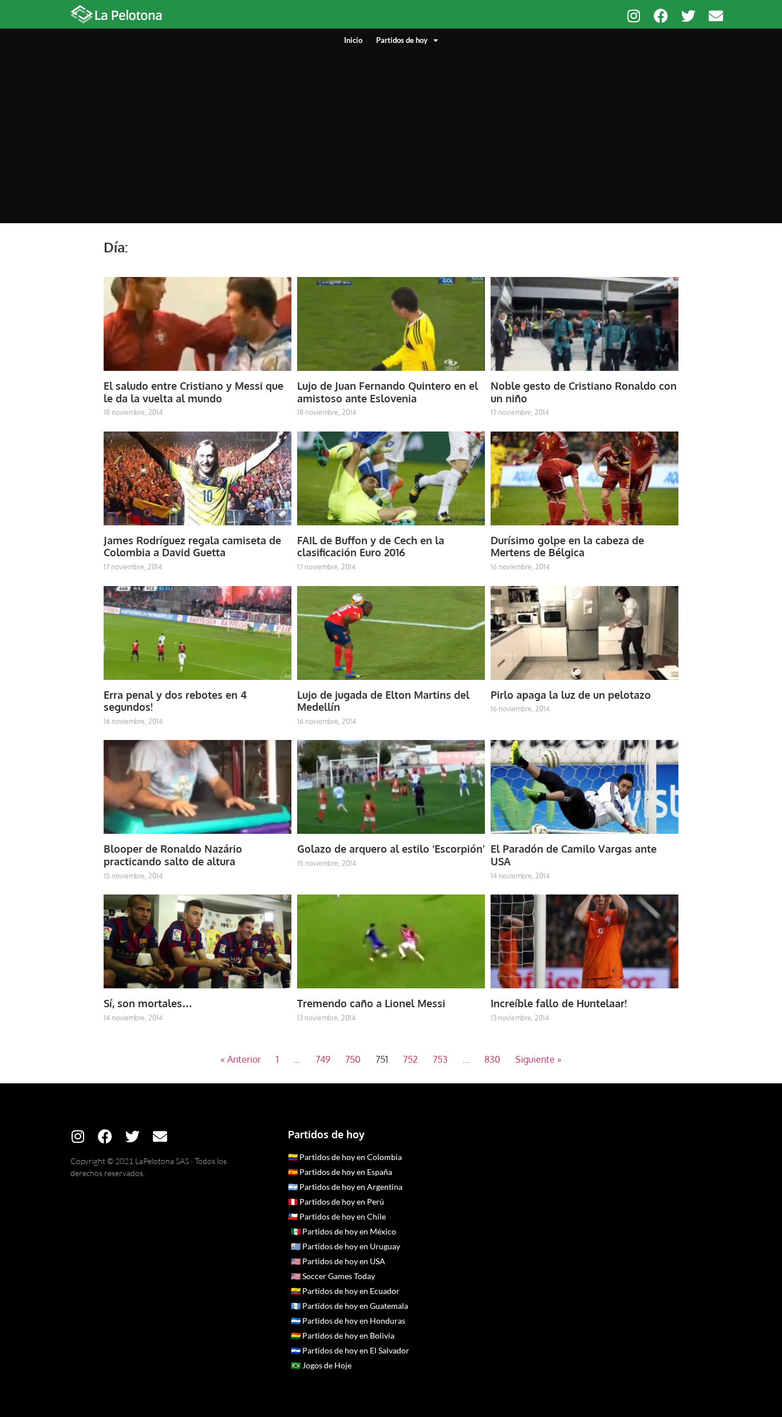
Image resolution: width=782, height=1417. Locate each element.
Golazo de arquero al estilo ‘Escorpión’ (391, 848)
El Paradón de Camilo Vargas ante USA (574, 855)
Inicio (353, 40)
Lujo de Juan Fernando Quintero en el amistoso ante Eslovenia (387, 392)
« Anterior (240, 1059)
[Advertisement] (391, 132)
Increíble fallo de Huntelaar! (559, 1003)
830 (492, 1059)
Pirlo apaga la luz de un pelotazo (571, 694)
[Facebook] (661, 16)
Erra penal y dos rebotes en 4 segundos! (175, 701)
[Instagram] (633, 16)
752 (410, 1059)
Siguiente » (538, 1059)
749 (322, 1059)
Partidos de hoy (402, 40)
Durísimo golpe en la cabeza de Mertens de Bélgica (567, 546)
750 (353, 1059)
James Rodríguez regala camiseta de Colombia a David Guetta (192, 546)
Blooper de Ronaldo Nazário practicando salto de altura (173, 855)
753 (440, 1059)
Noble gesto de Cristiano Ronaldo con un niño (584, 392)
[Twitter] (688, 16)
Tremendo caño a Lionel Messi (371, 1003)
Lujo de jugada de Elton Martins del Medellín (383, 701)
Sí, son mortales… (148, 1003)
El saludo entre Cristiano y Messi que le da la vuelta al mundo (193, 392)
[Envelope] (716, 16)
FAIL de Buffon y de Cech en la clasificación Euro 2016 (370, 546)
